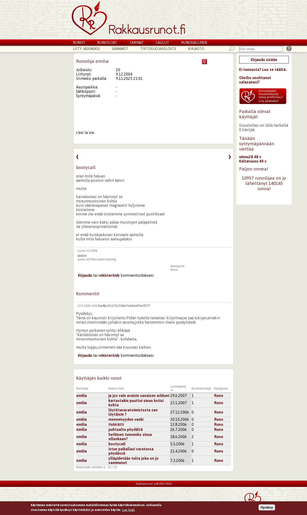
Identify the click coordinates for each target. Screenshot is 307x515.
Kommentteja (201, 388)
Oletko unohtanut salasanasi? (255, 79)
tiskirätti (116, 424)
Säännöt (120, 49)
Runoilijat (107, 42)
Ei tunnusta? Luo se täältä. (263, 69)
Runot (79, 42)
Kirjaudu (85, 275)
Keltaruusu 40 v (252, 161)
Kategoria (221, 388)
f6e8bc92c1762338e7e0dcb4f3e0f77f (124, 306)
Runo (174, 269)
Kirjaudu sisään (264, 59)
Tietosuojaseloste (158, 49)
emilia (81, 395)
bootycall (116, 444)
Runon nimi (116, 388)
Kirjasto (196, 49)
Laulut (162, 42)
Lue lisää (128, 509)
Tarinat (136, 42)
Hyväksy (267, 507)
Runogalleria (194, 42)
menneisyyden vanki (125, 419)
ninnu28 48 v (250, 157)
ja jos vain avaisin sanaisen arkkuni (138, 395)
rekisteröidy (109, 275)
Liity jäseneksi (86, 49)
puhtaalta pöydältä (125, 429)
